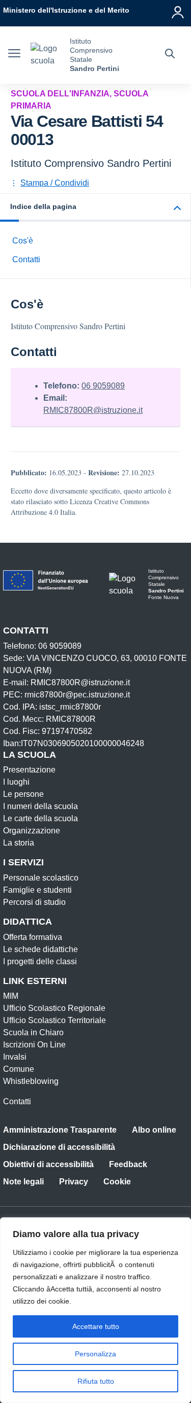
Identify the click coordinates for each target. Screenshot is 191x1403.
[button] (95, 208)
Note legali (23, 1181)
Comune (18, 1069)
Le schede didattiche (40, 949)
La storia (18, 842)
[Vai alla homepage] (46, 55)
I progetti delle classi (40, 961)
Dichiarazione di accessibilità (59, 1147)
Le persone (23, 794)
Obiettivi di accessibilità (48, 1164)
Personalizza (95, 1354)
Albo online (154, 1130)
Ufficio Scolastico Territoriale (54, 1020)
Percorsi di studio (34, 902)
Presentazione (29, 769)
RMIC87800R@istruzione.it (93, 410)
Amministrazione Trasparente (60, 1130)
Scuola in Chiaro (33, 1032)
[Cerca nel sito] (170, 54)
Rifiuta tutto (95, 1381)
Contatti (26, 259)
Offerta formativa (32, 937)
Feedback (128, 1164)
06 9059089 (103, 385)
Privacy (73, 1181)
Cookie (117, 1181)
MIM (10, 996)
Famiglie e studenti (37, 890)
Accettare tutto (95, 1326)
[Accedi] (178, 10)
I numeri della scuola (40, 806)
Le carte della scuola (40, 818)
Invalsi (14, 1057)
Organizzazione (31, 830)
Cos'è (22, 240)
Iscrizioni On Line (34, 1044)
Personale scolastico (40, 877)
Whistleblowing (31, 1081)
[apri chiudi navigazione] (14, 55)
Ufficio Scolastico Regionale (54, 1008)
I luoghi (16, 782)
